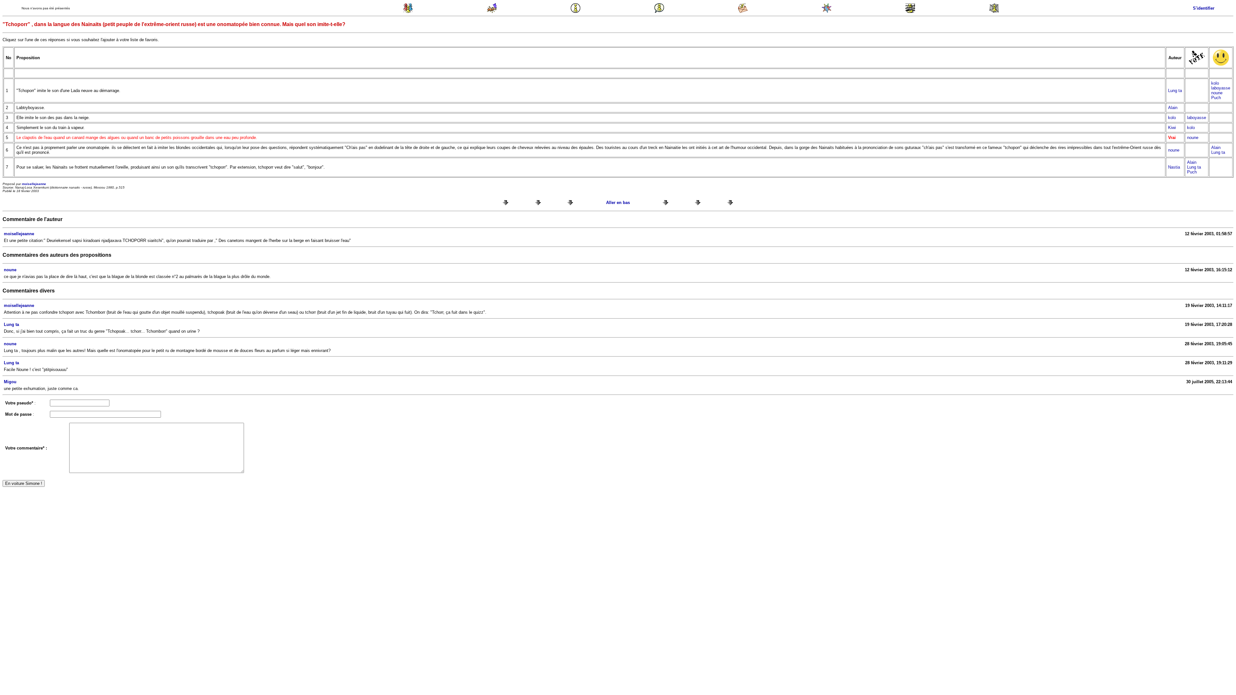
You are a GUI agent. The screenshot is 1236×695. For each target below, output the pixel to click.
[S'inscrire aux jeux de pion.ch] (910, 11)
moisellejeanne (34, 184)
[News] (575, 11)
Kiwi (1172, 127)
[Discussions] (659, 11)
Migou (10, 381)
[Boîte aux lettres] (743, 11)
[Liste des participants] (826, 11)
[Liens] (994, 11)
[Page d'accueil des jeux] (408, 11)
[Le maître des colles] (492, 11)
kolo (1215, 83)
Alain (1172, 107)
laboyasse (1220, 88)
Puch (1216, 97)
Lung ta (1175, 90)
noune (1216, 92)
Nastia (1174, 167)
